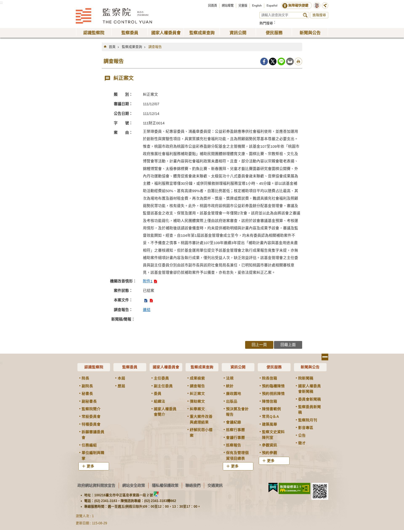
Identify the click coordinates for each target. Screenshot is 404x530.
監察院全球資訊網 (114, 15)
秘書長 (87, 394)
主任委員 (161, 378)
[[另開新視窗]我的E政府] (273, 488)
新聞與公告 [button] (310, 33)
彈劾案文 (197, 401)
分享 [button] (325, 5)
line (281, 61)
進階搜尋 (319, 15)
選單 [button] (325, 357)
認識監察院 (93, 367)
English (257, 5)
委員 (157, 394)
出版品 (231, 401)
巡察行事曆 (235, 430)
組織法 (159, 401)
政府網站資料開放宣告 (96, 485)
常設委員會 (91, 416)
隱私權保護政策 (165, 485)
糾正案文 (197, 394)
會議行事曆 (235, 437)
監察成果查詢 (132, 47)
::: (1, 2)
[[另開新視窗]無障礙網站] (294, 488)
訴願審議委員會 (93, 434)
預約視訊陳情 (273, 394)
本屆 (121, 378)
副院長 (87, 386)
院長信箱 (269, 378)
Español (272, 5)
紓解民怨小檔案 (201, 432)
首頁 (112, 47)
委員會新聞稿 (309, 399)
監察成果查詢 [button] (202, 33)
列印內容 (298, 61)
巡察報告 (233, 445)
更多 (90, 466)
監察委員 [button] (129, 33)
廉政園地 (233, 394)
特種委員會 (91, 424)
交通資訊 (215, 485)
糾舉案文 (197, 409)
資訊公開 (238, 367)
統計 (230, 386)
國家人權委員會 (166, 367)
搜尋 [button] (305, 15)
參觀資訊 (269, 445)
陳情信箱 (269, 401)
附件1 (148, 281)
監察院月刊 (307, 420)
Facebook (264, 61)
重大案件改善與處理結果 (201, 419)
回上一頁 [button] (259, 344)
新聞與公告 (310, 367)
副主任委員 (163, 386)
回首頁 (212, 5)
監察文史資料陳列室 (273, 434)
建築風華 (269, 424)
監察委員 (129, 367)
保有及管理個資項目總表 (237, 455)
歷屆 (121, 386)
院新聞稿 (305, 378)
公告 (302, 435)
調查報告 (155, 47)
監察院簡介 (91, 409)
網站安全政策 (133, 485)
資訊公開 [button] (238, 33)
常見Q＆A (270, 416)
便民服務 (274, 367)
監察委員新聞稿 (309, 409)
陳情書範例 (271, 409)
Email (290, 61)
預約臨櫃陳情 (273, 386)
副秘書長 (89, 401)
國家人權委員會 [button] (166, 33)
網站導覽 (228, 5)
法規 (230, 378)
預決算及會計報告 (237, 412)
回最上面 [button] (288, 344)
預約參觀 (269, 453)
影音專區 (305, 428)
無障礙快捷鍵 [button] (298, 5)
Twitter (272, 61)
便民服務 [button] (274, 33)
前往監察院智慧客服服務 (317, 5)
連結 (146, 310)
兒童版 (242, 5)
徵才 (302, 443)
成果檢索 (197, 378)
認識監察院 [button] (93, 33)
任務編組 (89, 445)
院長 (85, 378)
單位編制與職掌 (93, 455)
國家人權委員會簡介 (165, 412)
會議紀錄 (233, 422)
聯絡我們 (193, 485)
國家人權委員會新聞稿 (309, 389)
